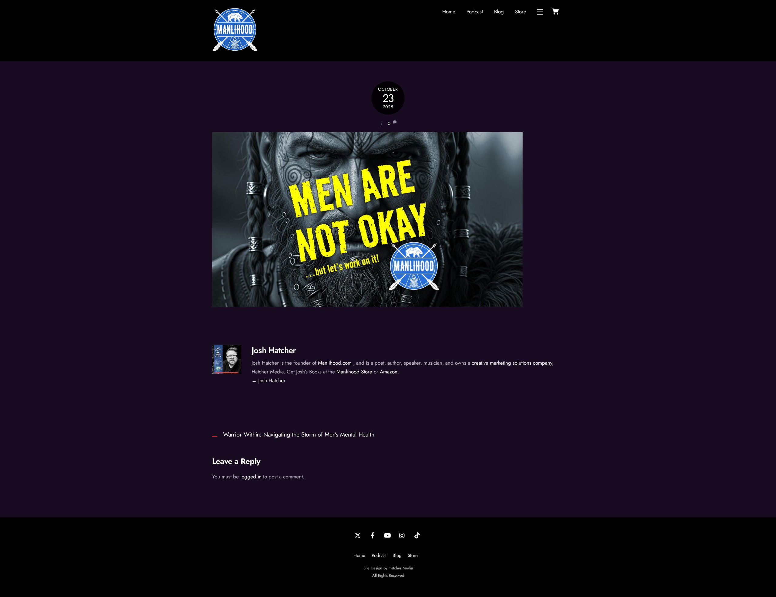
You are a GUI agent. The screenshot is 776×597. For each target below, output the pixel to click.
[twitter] (358, 535)
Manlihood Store (354, 371)
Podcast (475, 11)
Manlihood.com (335, 362)
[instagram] (402, 535)
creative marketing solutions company (512, 362)
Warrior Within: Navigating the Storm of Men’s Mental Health (298, 434)
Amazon (388, 371)
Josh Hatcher (274, 350)
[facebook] (372, 535)
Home (448, 11)
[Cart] (555, 11)
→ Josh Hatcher (269, 380)
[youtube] (387, 535)
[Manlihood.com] (235, 50)
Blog (499, 11)
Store (520, 11)
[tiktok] (417, 535)
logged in (251, 476)
